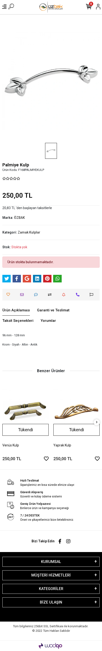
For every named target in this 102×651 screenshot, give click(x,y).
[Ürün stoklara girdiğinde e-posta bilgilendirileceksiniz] (65, 295)
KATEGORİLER (51, 588)
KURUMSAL (51, 561)
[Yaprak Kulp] (76, 411)
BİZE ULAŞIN (51, 602)
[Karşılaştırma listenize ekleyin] (51, 295)
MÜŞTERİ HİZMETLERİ (51, 575)
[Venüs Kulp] (25, 411)
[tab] (16, 310)
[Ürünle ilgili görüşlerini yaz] (37, 295)
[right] (97, 422)
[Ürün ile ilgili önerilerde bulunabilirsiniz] (92, 295)
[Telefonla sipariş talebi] (79, 295)
